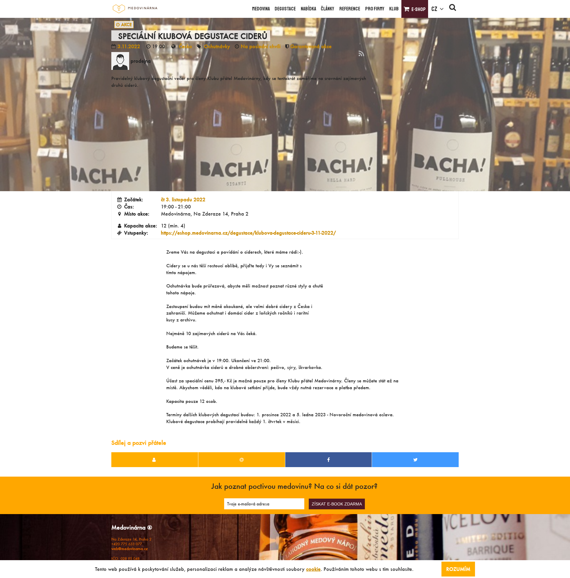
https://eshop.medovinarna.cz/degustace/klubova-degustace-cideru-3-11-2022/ (248, 233)
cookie (313, 569)
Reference (349, 9)
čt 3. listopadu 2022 (183, 199)
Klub (394, 9)
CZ (434, 9)
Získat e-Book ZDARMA (337, 504)
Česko (185, 46)
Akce (126, 24)
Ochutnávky (217, 46)
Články (327, 9)
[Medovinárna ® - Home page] (135, 8)
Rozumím (458, 569)
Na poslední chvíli (261, 46)
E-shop (418, 9)
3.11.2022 (129, 46)
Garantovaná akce (311, 46)
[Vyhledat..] (452, 9)
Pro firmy (374, 9)
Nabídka (308, 9)
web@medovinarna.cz (129, 548)
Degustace (285, 9)
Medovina (261, 9)
